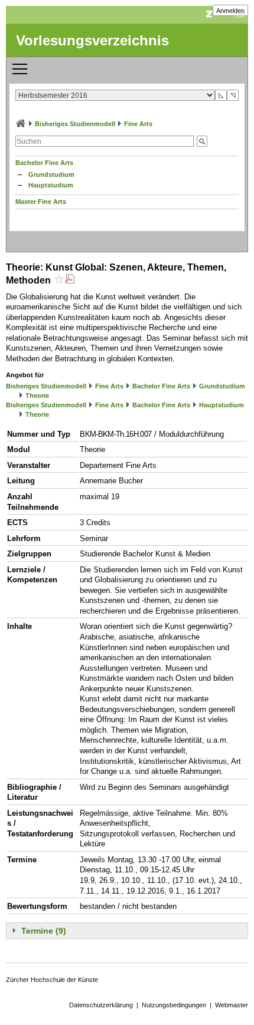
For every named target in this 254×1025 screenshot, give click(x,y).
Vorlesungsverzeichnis (92, 40)
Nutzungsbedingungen (174, 1004)
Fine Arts (138, 123)
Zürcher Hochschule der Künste (52, 979)
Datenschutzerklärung (101, 1004)
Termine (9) (43, 930)
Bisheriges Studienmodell (75, 123)
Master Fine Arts (40, 201)
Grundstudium (51, 174)
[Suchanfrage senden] (202, 141)
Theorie (37, 395)
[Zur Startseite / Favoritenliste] (20, 123)
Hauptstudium (50, 185)
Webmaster (231, 1004)
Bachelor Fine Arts (44, 162)
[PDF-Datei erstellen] (69, 280)
